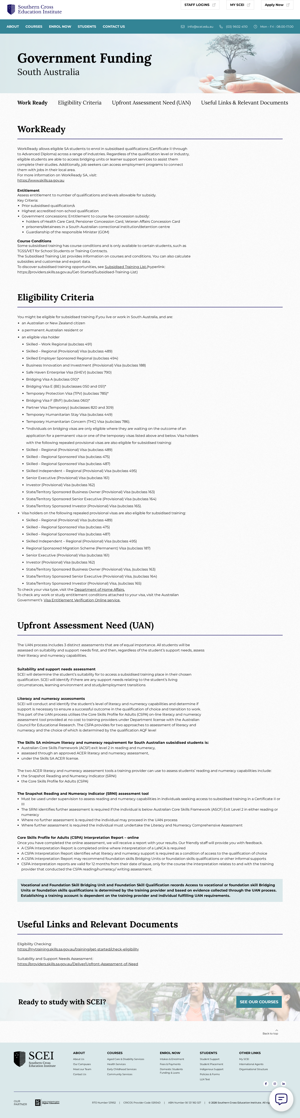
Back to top (270, 1033)
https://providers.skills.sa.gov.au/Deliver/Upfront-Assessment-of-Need (77, 964)
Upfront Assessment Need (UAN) (151, 102)
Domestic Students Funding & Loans (171, 1071)
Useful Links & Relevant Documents (244, 102)
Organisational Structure (253, 1069)
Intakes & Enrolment (172, 1059)
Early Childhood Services (121, 1069)
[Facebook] (266, 1083)
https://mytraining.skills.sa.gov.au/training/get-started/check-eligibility (78, 949)
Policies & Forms (210, 1074)
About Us (78, 1059)
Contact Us (114, 27)
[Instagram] (274, 1083)
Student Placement (211, 1064)
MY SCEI (237, 5)
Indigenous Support (211, 1069)
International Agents (251, 1064)
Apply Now (274, 5)
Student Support (209, 1059)
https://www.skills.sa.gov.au (40, 180)
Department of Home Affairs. (99, 589)
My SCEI (244, 1059)
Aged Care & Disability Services (125, 1059)
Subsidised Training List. (126, 267)
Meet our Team (82, 1069)
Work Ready (32, 102)
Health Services (116, 1064)
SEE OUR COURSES (259, 1001)
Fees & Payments (170, 1064)
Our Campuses (82, 1064)
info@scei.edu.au (200, 27)
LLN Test (205, 1079)
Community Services (119, 1074)
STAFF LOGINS (197, 5)
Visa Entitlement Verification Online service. (82, 600)
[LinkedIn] (283, 1083)
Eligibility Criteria (79, 102)
